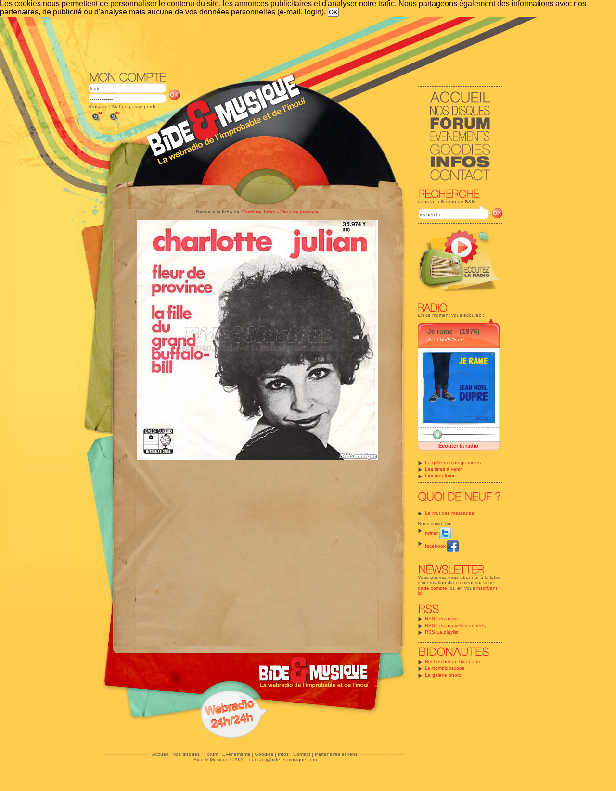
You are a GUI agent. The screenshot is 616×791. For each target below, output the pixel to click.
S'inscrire (98, 106)
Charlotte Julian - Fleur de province (280, 211)
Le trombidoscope (445, 668)
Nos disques (186, 754)
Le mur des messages (449, 512)
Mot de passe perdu (134, 106)
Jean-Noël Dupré (446, 339)
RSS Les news (441, 618)
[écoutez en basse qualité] (96, 121)
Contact (301, 754)
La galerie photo (443, 675)
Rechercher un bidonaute (453, 661)
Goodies (264, 754)
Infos (283, 754)
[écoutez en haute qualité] (114, 121)
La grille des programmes (453, 462)
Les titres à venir (443, 469)
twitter (432, 533)
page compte (432, 587)
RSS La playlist (442, 632)
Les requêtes (439, 475)
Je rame (440, 331)
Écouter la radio (458, 446)
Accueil (160, 754)
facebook (436, 546)
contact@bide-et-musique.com (283, 759)
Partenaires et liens (336, 754)
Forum (211, 754)
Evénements (236, 754)
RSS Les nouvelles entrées (455, 625)
